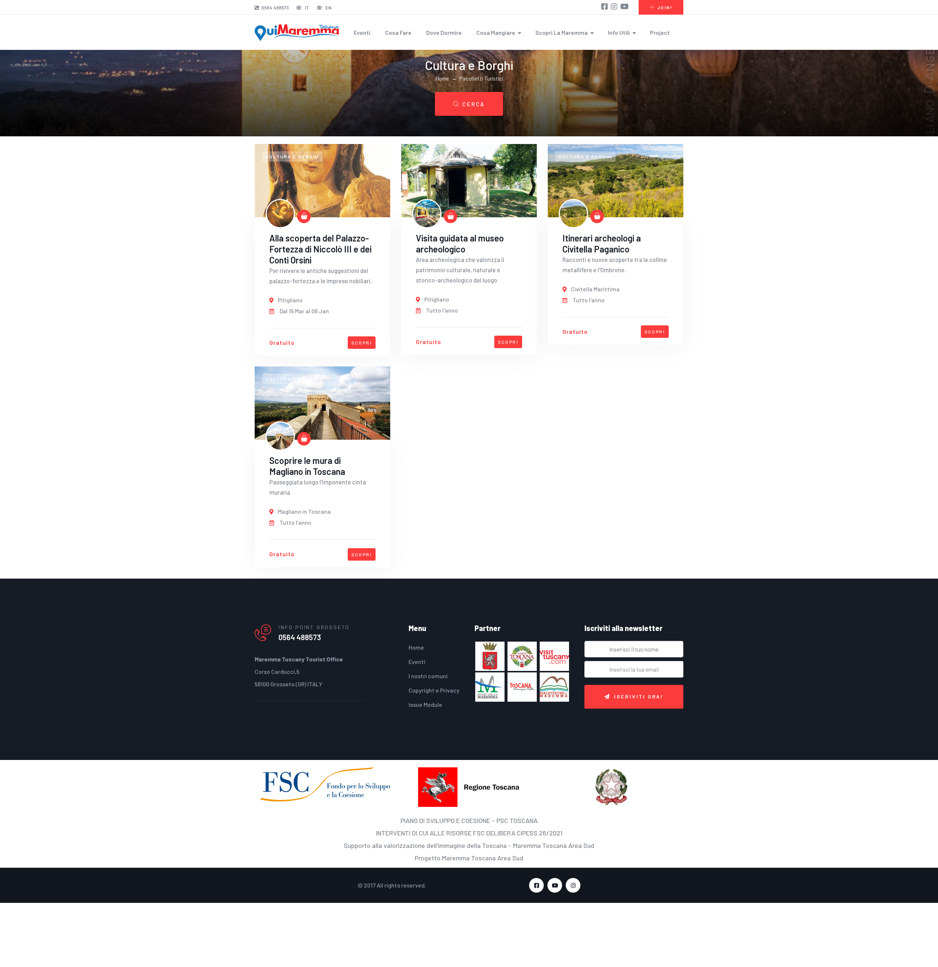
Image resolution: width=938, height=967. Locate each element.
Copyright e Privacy (434, 690)
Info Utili (619, 32)
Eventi (362, 32)
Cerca (473, 104)
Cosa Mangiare (495, 32)
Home (442, 78)
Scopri (361, 342)
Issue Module (425, 704)
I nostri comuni (428, 675)
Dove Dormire (444, 32)
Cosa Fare (398, 32)
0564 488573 (275, 8)
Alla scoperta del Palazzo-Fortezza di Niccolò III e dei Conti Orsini (320, 249)
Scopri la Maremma (561, 32)
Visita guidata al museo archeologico (460, 243)
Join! (664, 7)
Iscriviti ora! (639, 696)
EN (328, 8)
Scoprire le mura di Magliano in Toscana (307, 466)
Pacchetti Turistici (481, 78)
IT (306, 8)
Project (660, 32)
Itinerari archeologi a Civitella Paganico (601, 243)
